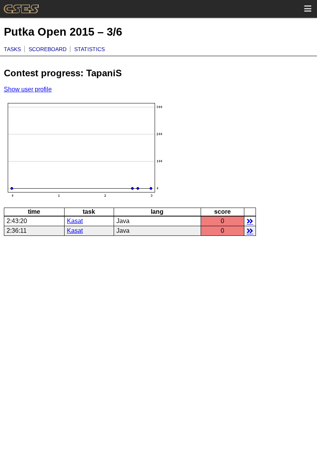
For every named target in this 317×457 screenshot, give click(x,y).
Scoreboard (47, 49)
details (250, 221)
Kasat (75, 221)
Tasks (12, 49)
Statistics (89, 49)
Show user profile (28, 89)
